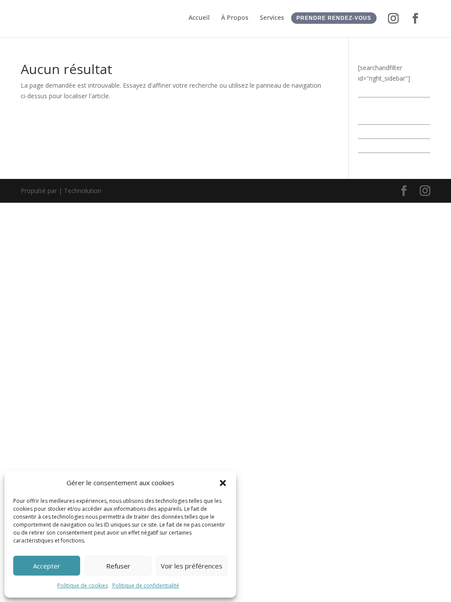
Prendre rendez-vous (333, 18)
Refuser (118, 565)
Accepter (46, 565)
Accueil (199, 18)
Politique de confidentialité (145, 585)
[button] (222, 483)
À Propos (234, 18)
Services (272, 18)
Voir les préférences (191, 565)
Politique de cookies (82, 585)
